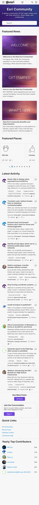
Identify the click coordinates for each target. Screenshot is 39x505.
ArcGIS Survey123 (13, 365)
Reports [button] (19, 361)
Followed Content (8, 432)
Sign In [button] (9, 414)
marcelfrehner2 (18, 339)
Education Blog (12, 389)
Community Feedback (28, 215)
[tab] (12, 166)
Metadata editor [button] (13, 337)
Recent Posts (6, 430)
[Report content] (35, 179)
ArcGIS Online (11, 279)
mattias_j (34, 277)
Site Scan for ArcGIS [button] (14, 295)
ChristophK (17, 215)
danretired (10, 462)
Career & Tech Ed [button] (14, 387)
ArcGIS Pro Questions (14, 196)
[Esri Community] (10, 2)
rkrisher (9, 452)
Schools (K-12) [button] (19, 384)
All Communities (7, 427)
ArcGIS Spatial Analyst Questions (17, 317)
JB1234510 (25, 315)
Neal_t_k (10, 457)
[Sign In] (36, 2)
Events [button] (10, 384)
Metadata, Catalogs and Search (17, 341)
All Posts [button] (19, 399)
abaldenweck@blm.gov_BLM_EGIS (24, 363)
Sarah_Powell (31, 387)
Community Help (7, 435)
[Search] (32, 2)
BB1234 (10, 447)
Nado (23, 258)
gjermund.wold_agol (20, 297)
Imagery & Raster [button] (28, 191)
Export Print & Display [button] (15, 193)
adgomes (32, 193)
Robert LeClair (12, 467)
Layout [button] (19, 191)
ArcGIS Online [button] (13, 277)
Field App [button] (11, 361)
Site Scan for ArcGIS (13, 299)
